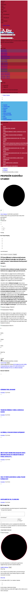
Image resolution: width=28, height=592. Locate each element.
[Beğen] (1, 222)
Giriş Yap (9, 530)
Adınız (20, 519)
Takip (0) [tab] (5, 87)
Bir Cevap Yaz (5, 505)
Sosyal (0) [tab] (5, 85)
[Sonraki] (2, 124)
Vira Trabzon (4, 214)
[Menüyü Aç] (2, 28)
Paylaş (8, 362)
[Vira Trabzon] (7, 33)
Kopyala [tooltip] (14, 254)
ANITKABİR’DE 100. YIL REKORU (10, 499)
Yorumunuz (4, 517)
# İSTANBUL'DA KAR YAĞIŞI (20, 364)
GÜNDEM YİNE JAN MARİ (8, 389)
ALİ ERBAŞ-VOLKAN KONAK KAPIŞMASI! (13, 432)
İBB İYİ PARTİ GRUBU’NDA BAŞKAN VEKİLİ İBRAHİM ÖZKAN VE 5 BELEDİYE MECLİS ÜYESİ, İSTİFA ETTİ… (13, 454)
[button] (1, 45)
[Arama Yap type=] (13, 38)
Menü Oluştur (6, 25)
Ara (14, 34)
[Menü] (1, 28)
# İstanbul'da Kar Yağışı (7, 366)
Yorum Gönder (3, 530)
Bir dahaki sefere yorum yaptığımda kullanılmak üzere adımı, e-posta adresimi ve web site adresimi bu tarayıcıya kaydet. (14, 525)
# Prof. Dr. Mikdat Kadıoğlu (16, 367)
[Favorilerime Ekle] (1, 394)
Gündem (3, 392)
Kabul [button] (10, 567)
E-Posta (20, 521)
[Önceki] (1, 124)
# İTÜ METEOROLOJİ (18, 366)
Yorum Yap (3, 362)
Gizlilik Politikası (4, 567)
